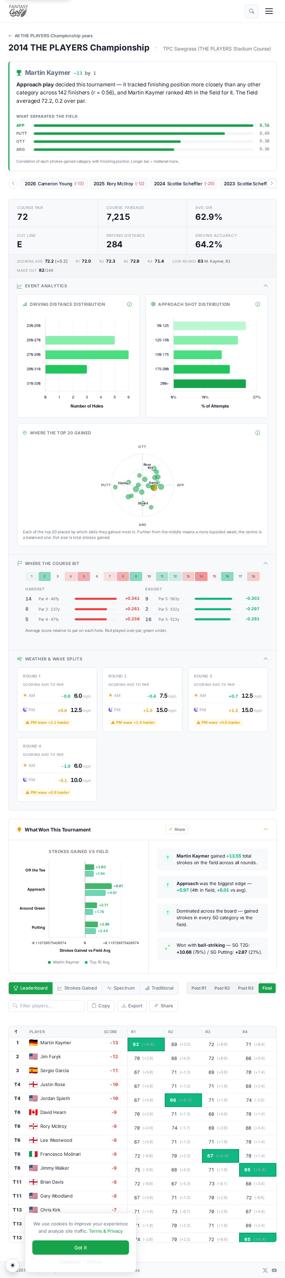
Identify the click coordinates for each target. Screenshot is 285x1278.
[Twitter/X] (265, 1270)
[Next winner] (272, 183)
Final (267, 988)
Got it (80, 1247)
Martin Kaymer (55, 1042)
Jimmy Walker (54, 1168)
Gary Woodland (56, 1196)
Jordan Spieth (55, 1098)
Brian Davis (52, 1182)
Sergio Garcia (54, 1070)
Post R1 (199, 988)
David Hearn (53, 1112)
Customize (70, 1261)
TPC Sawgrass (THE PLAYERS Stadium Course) (217, 49)
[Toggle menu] (269, 11)
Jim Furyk (50, 1056)
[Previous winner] (13, 183)
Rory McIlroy (53, 1126)
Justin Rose (52, 1084)
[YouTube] (274, 1270)
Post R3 (246, 988)
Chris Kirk (50, 1210)
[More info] (129, 304)
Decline (94, 1261)
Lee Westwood (56, 1140)
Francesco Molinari (60, 1154)
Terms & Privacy (106, 1231)
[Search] (252, 11)
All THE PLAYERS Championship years (54, 35)
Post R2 (222, 988)
